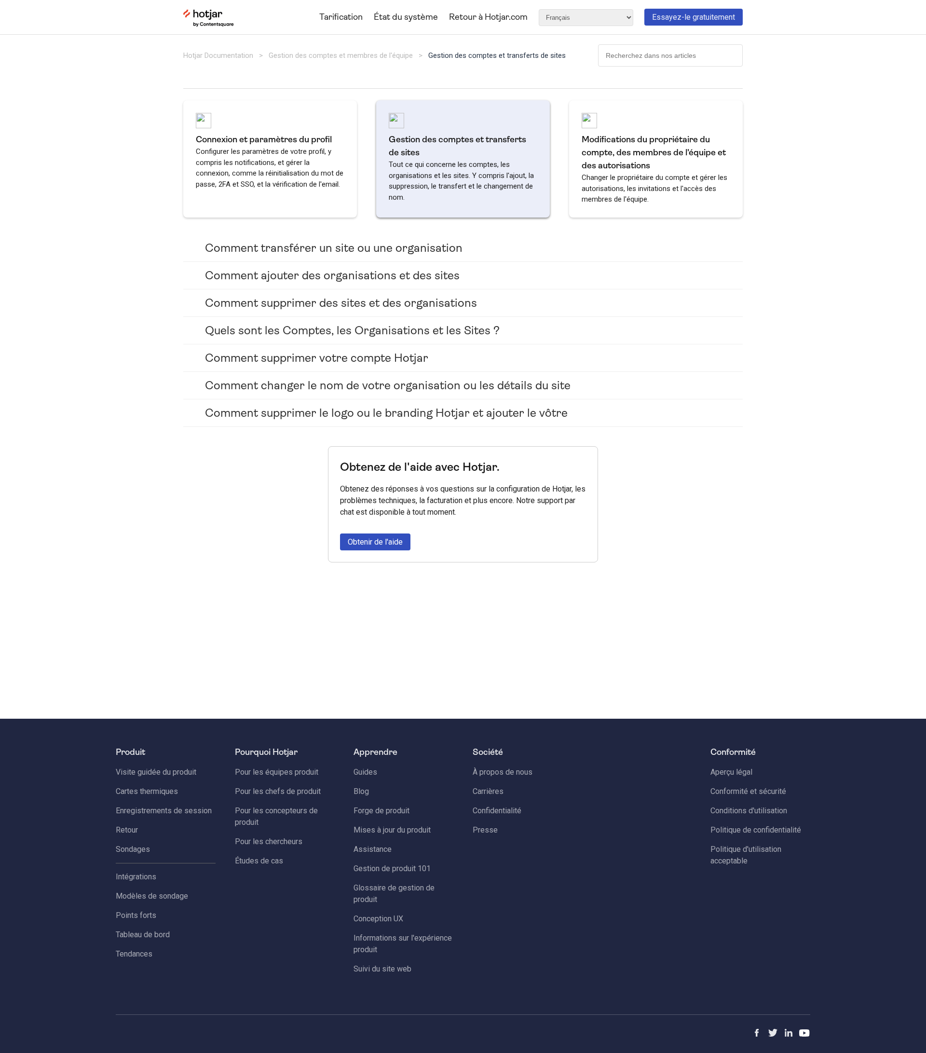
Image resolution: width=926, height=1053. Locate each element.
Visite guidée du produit (156, 772)
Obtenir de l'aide (375, 542)
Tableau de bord (143, 934)
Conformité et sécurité (748, 791)
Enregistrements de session (164, 810)
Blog (361, 791)
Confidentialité (497, 810)
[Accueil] (208, 24)
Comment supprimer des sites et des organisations (341, 303)
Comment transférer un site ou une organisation (334, 248)
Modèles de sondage (152, 896)
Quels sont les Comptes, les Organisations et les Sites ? (352, 330)
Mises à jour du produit (392, 829)
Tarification (341, 17)
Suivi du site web (382, 968)
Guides (365, 772)
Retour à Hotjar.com (488, 17)
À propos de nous (502, 772)
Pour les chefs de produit (278, 791)
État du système (406, 17)
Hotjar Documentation (218, 55)
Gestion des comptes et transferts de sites (497, 55)
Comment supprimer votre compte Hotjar (316, 358)
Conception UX (378, 918)
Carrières (488, 791)
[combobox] (670, 55)
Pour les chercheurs (268, 841)
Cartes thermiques (147, 791)
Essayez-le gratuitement (693, 17)
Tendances (134, 953)
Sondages (133, 849)
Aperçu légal (731, 772)
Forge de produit (381, 810)
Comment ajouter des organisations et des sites (332, 275)
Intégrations (136, 876)
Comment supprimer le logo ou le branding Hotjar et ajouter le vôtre (386, 413)
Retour (127, 829)
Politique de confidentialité (755, 829)
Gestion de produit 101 (392, 868)
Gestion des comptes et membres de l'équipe (341, 55)
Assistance (373, 849)
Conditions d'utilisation (748, 810)
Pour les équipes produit (276, 772)
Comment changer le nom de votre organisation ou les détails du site (388, 385)
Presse (485, 829)
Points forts (136, 915)
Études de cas (259, 860)
